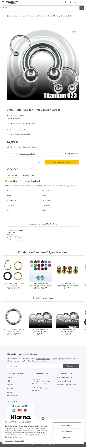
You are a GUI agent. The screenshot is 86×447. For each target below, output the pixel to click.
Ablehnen (66, 437)
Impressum (9, 441)
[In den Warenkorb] (8, 27)
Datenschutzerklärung (43, 359)
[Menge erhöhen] (39, 162)
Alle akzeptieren (66, 425)
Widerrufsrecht (12, 396)
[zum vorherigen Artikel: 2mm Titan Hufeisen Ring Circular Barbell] (72, 20)
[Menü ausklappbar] (3, 1)
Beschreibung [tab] (13, 175)
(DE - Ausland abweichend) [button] (27, 154)
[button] (65, 2)
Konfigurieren (67, 431)
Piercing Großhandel (64, 377)
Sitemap (10, 388)
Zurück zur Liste (13, 16)
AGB (8, 381)
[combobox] (43, 134)
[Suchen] (81, 8)
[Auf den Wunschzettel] (74, 32)
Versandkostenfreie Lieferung (28, 147)
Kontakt (9, 385)
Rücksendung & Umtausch (66, 385)
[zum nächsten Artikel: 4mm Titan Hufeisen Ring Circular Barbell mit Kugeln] (77, 20)
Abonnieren (71, 366)
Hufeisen (18, 118)
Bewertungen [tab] (28, 175)
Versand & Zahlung (64, 381)
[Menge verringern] (9, 162)
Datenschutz (19, 441)
